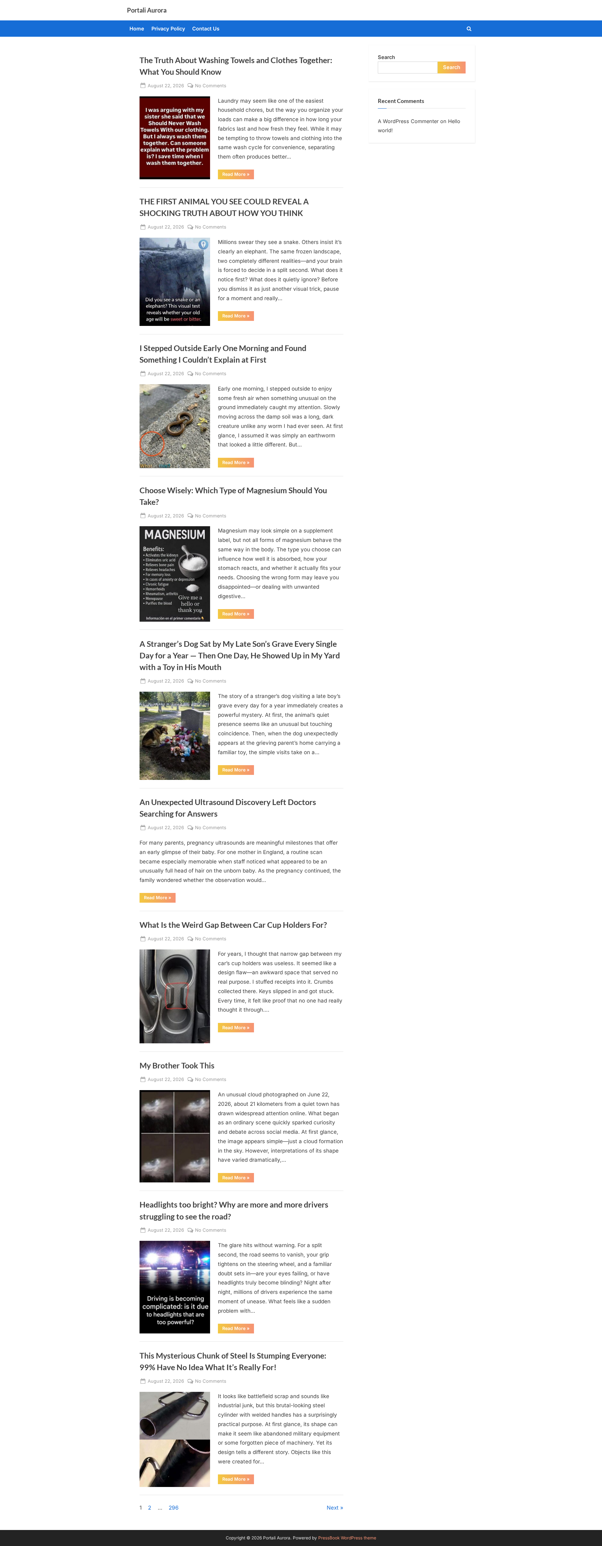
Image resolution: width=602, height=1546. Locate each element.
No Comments (210, 86)
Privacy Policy (168, 28)
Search (386, 57)
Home (136, 28)
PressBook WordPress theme (347, 1537)
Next (333, 1508)
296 (174, 1508)
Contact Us (205, 28)
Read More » (238, 175)
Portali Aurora (146, 10)
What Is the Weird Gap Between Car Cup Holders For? (233, 924)
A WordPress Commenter (408, 121)
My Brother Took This (177, 1065)
